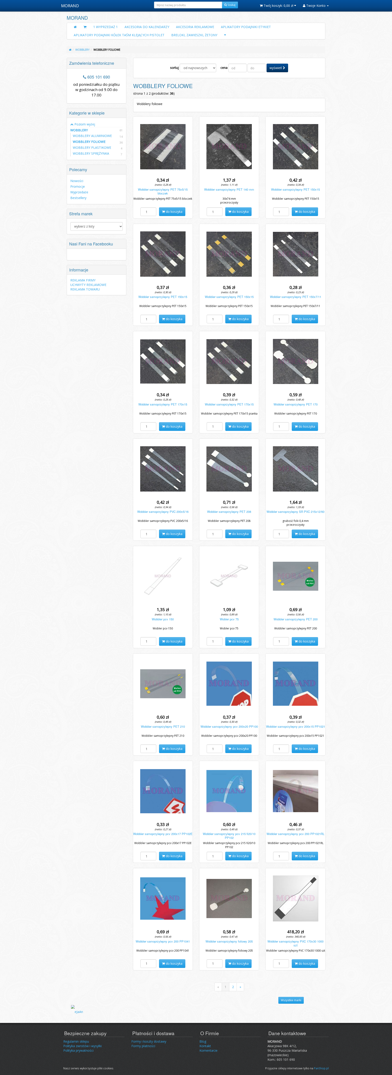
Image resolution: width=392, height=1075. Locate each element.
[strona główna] (70, 50)
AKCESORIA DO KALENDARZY (147, 27)
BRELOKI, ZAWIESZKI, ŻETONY (194, 35)
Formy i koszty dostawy (148, 1041)
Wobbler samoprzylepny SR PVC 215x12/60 (295, 511)
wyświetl (276, 68)
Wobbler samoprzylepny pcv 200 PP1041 (163, 941)
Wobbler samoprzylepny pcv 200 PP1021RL (295, 834)
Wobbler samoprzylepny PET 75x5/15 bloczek (163, 191)
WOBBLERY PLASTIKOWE (92, 147)
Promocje (77, 186)
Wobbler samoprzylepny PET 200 (296, 619)
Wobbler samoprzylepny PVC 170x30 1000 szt (295, 943)
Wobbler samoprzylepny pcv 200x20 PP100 (229, 726)
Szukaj (231, 5)
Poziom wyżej (84, 124)
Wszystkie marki (291, 1000)
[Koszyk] (85, 27)
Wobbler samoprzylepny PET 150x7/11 (295, 297)
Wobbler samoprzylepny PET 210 (163, 726)
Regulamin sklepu (76, 1041)
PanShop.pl (321, 1068)
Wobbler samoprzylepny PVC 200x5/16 (163, 511)
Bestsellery (78, 198)
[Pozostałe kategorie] (225, 35)
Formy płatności (143, 1046)
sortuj (174, 67)
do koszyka (173, 211)
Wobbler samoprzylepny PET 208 (229, 511)
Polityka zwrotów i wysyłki (82, 1046)
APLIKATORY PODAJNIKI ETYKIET (246, 27)
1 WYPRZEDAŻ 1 (105, 27)
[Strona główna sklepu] (75, 27)
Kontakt (205, 1046)
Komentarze (208, 1050)
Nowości (76, 181)
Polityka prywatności (78, 1050)
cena (224, 67)
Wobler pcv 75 (229, 619)
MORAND (70, 5)
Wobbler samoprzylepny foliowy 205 (229, 941)
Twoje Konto (315, 5)
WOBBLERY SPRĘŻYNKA (91, 153)
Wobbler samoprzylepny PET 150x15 (295, 189)
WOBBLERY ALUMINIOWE (92, 136)
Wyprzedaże (79, 192)
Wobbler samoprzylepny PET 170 (296, 404)
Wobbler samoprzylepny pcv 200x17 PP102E (163, 834)
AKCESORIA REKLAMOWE (195, 27)
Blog (202, 1041)
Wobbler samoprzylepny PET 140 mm (229, 189)
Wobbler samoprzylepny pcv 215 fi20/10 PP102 (229, 836)
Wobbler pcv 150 (163, 619)
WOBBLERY (96, 130)
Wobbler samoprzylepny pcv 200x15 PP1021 (295, 726)
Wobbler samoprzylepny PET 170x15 (162, 404)
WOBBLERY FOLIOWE (89, 141)
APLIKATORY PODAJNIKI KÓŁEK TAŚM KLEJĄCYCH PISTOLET (119, 35)
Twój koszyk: (278, 5)
